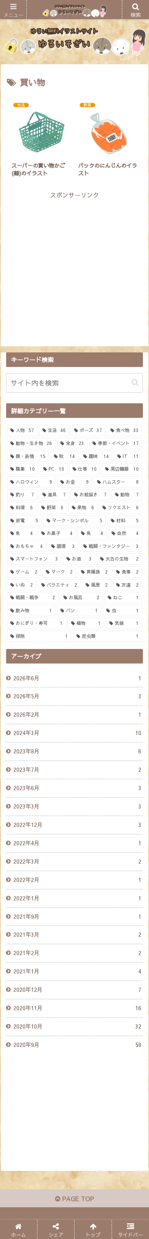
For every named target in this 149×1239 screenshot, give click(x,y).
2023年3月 (77, 806)
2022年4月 (77, 843)
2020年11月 (77, 1008)
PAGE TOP (77, 1198)
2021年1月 (77, 971)
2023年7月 (77, 769)
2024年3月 (77, 733)
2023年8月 (77, 751)
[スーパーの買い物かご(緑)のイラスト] (91, 1051)
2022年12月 (77, 824)
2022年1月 (77, 898)
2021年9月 (77, 916)
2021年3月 (77, 934)
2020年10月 (77, 1026)
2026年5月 (77, 696)
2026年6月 (77, 678)
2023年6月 (77, 788)
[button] (135, 382)
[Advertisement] (74, 254)
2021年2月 (77, 953)
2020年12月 (77, 989)
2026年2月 (77, 714)
